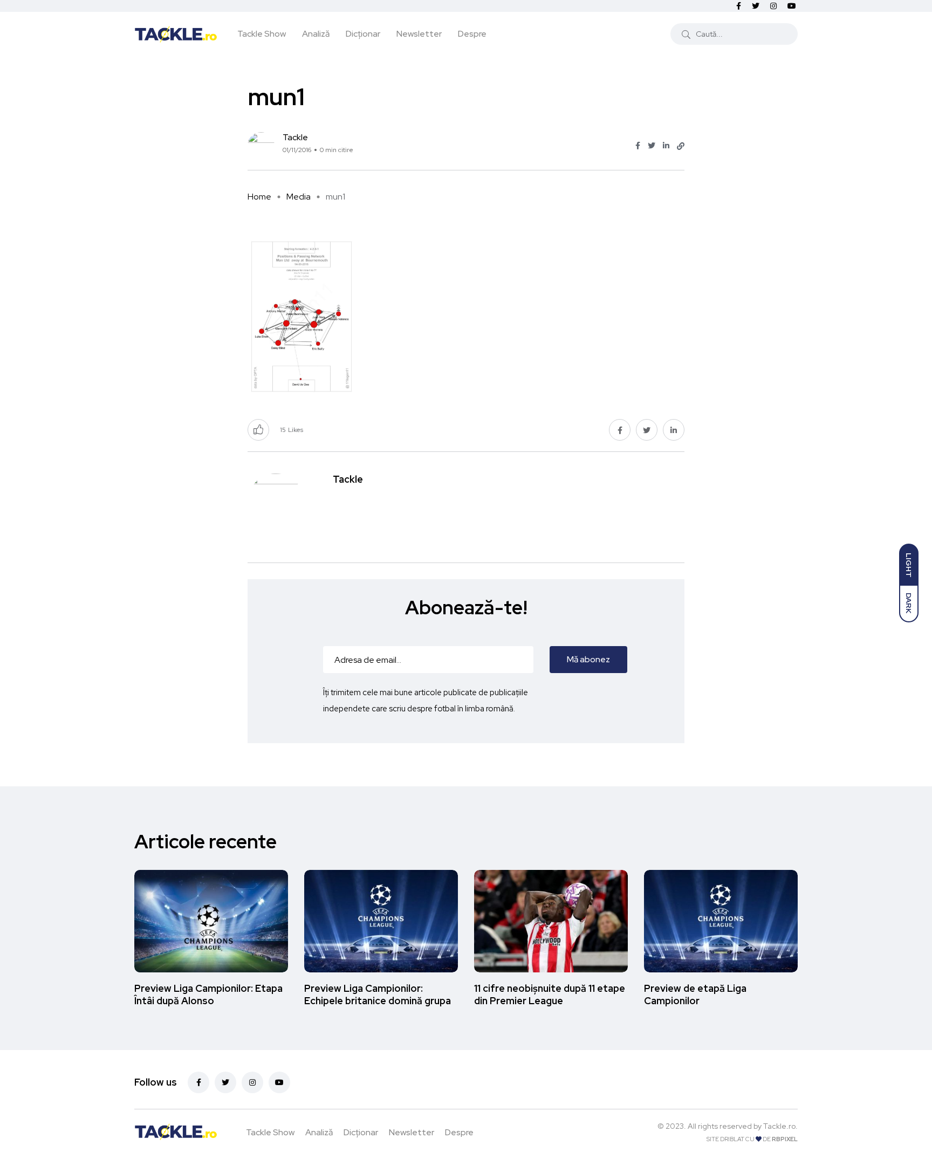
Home (259, 196)
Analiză (316, 33)
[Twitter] (225, 1082)
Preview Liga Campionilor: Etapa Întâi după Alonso (208, 995)
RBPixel (785, 1139)
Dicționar (363, 33)
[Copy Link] (680, 146)
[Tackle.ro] (175, 33)
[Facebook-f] (198, 1082)
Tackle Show (261, 33)
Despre (472, 33)
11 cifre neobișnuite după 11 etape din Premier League (549, 995)
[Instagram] (252, 1082)
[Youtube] (279, 1082)
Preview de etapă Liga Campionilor (695, 995)
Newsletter (419, 33)
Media (298, 196)
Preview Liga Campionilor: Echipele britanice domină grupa (377, 995)
